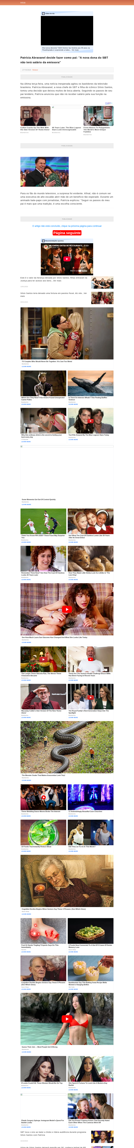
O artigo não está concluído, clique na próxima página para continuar (67, 226)
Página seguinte (67, 233)
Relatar (35, 70)
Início (22, 2)
